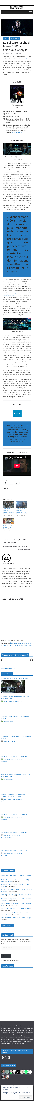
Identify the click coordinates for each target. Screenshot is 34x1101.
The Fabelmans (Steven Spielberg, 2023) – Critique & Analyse (16, 737)
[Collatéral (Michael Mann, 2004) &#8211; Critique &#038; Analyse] (21, 504)
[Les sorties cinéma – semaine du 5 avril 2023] (13, 822)
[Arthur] (22, 1071)
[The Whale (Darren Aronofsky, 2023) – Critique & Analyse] (13, 726)
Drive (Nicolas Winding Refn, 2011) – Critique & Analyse (15, 541)
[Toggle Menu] (30, 12)
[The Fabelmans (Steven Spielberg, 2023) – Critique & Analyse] (13, 746)
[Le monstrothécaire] (30, 1071)
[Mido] (11, 1071)
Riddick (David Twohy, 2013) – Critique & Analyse (15, 908)
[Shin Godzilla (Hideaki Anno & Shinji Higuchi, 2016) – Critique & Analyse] (13, 784)
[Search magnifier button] (30, 660)
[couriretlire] (7, 1077)
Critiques (6, 38)
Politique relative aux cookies (21, 1094)
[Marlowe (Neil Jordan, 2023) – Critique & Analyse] (13, 686)
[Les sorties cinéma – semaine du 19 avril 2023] (13, 764)
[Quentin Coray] (15, 1071)
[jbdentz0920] (26, 1071)
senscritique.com (17, 132)
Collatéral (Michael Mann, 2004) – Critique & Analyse (21, 510)
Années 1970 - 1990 (15, 38)
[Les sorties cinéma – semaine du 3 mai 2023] (13, 859)
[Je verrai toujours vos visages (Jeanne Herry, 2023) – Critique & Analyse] (13, 706)
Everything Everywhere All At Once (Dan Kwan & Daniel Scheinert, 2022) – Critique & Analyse (16, 795)
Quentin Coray (17, 53)
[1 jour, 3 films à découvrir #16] (8, 521)
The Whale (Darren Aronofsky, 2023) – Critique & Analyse (15, 717)
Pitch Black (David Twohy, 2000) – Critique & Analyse (16, 917)
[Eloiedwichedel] (3, 1077)
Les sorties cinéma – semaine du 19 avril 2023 (14, 756)
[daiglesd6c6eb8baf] (7, 1071)
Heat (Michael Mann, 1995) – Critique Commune (8, 510)
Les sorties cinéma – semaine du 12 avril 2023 (14, 832)
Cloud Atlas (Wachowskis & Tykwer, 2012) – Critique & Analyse (16, 548)
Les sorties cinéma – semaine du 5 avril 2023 (14, 814)
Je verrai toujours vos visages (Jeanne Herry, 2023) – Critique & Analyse (16, 697)
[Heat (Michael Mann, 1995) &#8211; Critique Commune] (8, 504)
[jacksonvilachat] (18, 1071)
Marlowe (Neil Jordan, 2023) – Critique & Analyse (15, 678)
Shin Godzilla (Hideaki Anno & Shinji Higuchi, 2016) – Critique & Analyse (16, 775)
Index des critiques (8, 668)
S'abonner (6, 956)
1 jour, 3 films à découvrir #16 (7, 526)
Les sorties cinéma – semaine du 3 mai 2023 (14, 851)
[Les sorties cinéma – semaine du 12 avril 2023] (13, 841)
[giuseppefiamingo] (3, 1071)
